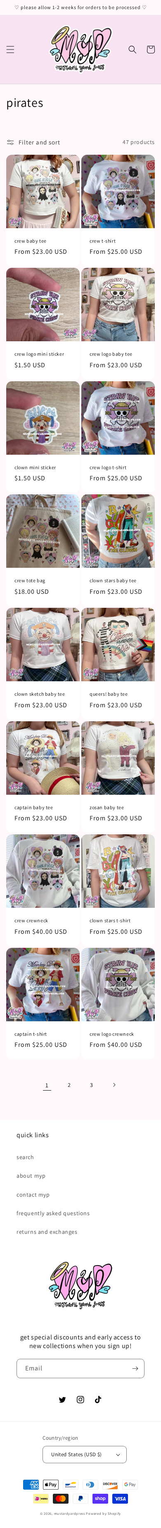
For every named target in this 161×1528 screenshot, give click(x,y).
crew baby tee (30, 241)
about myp (31, 1175)
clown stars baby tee (113, 580)
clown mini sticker (35, 467)
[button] (10, 49)
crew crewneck (31, 920)
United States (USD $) (76, 1454)
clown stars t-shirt (110, 920)
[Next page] (114, 1085)
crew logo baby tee (111, 354)
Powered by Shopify (103, 1513)
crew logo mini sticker (39, 354)
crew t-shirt (103, 241)
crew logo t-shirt (108, 467)
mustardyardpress (69, 1513)
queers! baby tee (109, 694)
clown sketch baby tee (39, 694)
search (25, 1157)
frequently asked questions (53, 1213)
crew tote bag (29, 580)
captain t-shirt (30, 1034)
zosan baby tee (107, 807)
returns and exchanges (47, 1231)
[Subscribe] (135, 1368)
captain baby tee (33, 807)
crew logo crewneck (112, 1034)
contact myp (33, 1194)
